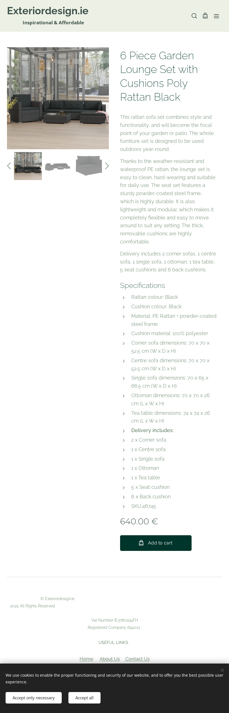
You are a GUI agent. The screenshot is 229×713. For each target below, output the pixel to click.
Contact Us (137, 659)
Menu (216, 16)
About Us (110, 659)
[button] (193, 16)
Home (86, 659)
